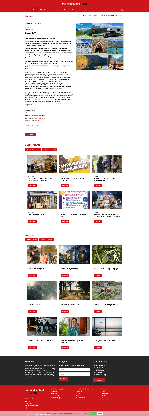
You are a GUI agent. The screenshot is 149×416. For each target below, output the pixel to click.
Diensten (58, 10)
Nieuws (35, 10)
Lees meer (32, 185)
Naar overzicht (30, 134)
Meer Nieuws (30, 149)
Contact (87, 10)
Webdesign (79, 395)
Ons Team (104, 395)
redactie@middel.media (32, 405)
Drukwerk (78, 393)
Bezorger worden (69, 10)
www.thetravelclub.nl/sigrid (32, 120)
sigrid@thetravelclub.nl (40, 118)
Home (28, 10)
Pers (102, 397)
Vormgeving (79, 391)
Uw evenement (55, 395)
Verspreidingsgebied (56, 399)
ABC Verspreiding (80, 397)
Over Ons (79, 10)
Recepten (53, 149)
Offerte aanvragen (99, 380)
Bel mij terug (63, 379)
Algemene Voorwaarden (107, 399)
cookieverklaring (72, 413)
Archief (38, 149)
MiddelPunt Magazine (46, 10)
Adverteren (54, 391)
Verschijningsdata (55, 397)
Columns (45, 149)
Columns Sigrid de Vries (32, 125)
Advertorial (54, 393)
